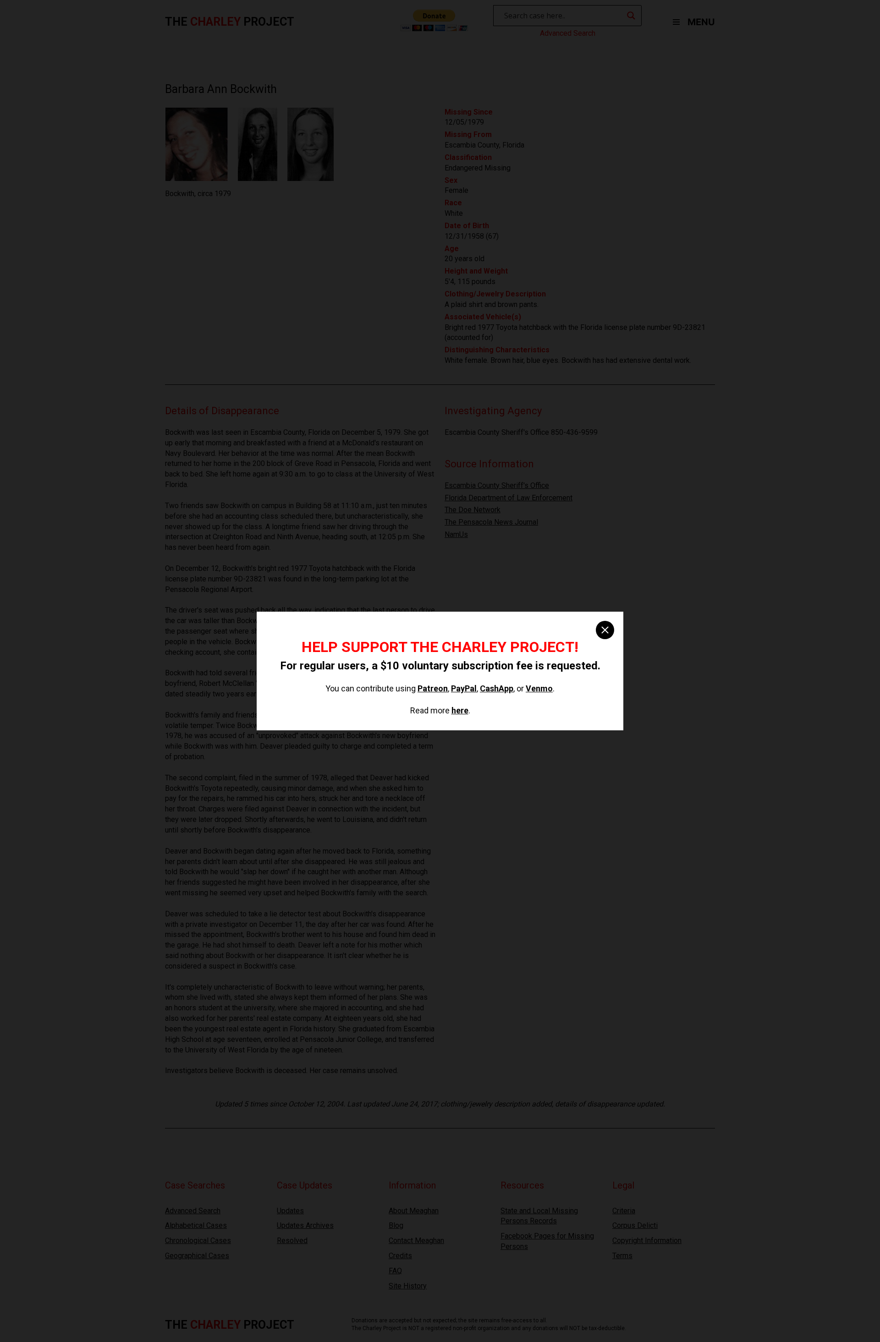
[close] (605, 630)
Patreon (433, 688)
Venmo (539, 688)
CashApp (496, 688)
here (459, 710)
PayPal (464, 688)
